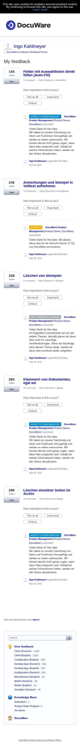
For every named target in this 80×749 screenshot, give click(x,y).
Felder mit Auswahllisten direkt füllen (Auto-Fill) (49, 73)
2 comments (29, 80)
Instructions (20, 702)
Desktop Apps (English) (27, 668)
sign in (35, 619)
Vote (12, 81)
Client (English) (22, 655)
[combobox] (38, 637)
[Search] (69, 637)
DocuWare (21, 718)
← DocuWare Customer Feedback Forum (25, 52)
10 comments (29, 388)
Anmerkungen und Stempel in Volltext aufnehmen (48, 184)
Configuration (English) (26, 659)
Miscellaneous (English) (27, 676)
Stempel (59, 281)
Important (54, 97)
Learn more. (40, 9)
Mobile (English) (23, 685)
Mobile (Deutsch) (23, 681)
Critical (35, 103)
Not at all (34, 97)
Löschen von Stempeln (42, 276)
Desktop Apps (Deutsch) (27, 664)
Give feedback (23, 646)
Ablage (60, 388)
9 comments (29, 281)
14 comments (29, 191)
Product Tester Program (26, 706)
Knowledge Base (25, 697)
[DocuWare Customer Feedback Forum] (28, 25)
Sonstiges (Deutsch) (25, 689)
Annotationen (63, 191)
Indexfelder (61, 80)
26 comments (29, 499)
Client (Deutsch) (45, 80)
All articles (19, 710)
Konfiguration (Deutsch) (27, 672)
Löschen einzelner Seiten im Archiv (46, 492)
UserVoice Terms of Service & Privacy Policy (40, 740)
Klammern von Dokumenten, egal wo (47, 381)
